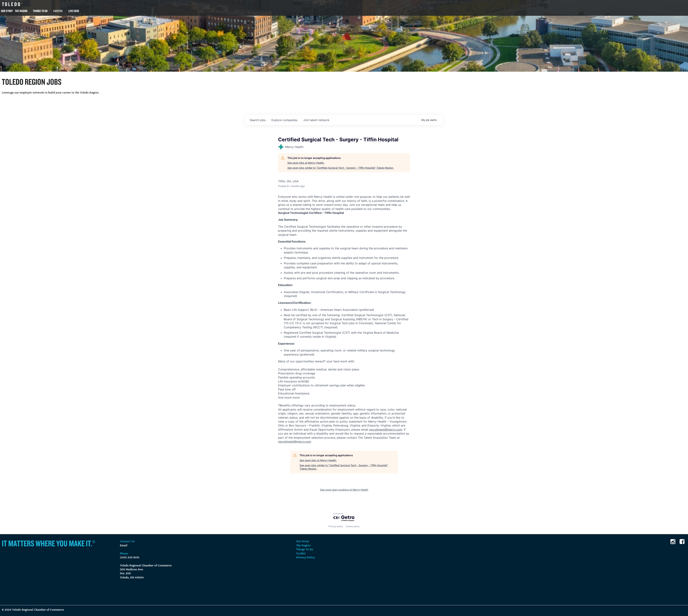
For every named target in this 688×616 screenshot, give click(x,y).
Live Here (73, 11)
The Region (21, 11)
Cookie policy (353, 526)
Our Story (7, 11)
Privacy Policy (305, 557)
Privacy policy (336, 526)
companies (284, 120)
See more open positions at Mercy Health (344, 489)
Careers (58, 11)
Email (123, 545)
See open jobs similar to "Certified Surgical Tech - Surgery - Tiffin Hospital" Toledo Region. (340, 167)
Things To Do (40, 11)
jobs (258, 120)
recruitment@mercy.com (385, 429)
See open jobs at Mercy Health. (305, 162)
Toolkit (301, 553)
